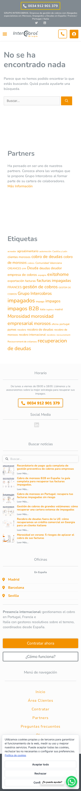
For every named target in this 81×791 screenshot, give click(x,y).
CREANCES (14, 268)
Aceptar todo (40, 764)
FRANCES (15, 287)
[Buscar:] (32, 101)
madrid (59, 309)
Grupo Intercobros (35, 293)
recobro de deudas (40, 329)
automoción (45, 251)
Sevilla (13, 595)
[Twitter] (36, 22)
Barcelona (16, 587)
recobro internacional (32, 335)
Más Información (20, 186)
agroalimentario (27, 251)
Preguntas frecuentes (40, 726)
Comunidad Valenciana (48, 263)
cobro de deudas (47, 256)
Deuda (32, 268)
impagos (52, 301)
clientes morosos (19, 257)
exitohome (58, 274)
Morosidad (19, 316)
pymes (12, 330)
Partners (40, 717)
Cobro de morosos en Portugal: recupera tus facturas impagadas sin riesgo (45, 495)
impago (40, 301)
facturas (30, 281)
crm (24, 268)
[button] (4, 34)
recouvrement (63, 334)
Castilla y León (59, 251)
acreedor (12, 251)
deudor (56, 268)
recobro (21, 329)
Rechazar (40, 773)
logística (50, 309)
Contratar (41, 709)
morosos (42, 323)
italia (42, 309)
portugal (65, 324)
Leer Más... (22, 473)
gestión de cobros (40, 287)
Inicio (40, 691)
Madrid (13, 579)
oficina (55, 324)
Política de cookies (15, 755)
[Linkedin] (44, 22)
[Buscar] (66, 100)
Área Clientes (40, 700)
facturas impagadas (54, 280)
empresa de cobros (22, 274)
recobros (51, 334)
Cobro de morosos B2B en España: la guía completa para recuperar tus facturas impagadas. (43, 481)
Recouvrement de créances (22, 341)
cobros (31, 263)
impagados (21, 300)
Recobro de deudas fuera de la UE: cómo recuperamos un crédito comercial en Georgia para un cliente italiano (46, 522)
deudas (44, 268)
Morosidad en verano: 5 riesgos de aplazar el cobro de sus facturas (45, 536)
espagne (42, 275)
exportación (16, 281)
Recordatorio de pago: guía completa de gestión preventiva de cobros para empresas (45, 467)
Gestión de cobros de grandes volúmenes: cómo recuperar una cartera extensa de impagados (47, 507)
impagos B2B (23, 308)
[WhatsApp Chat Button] (71, 781)
